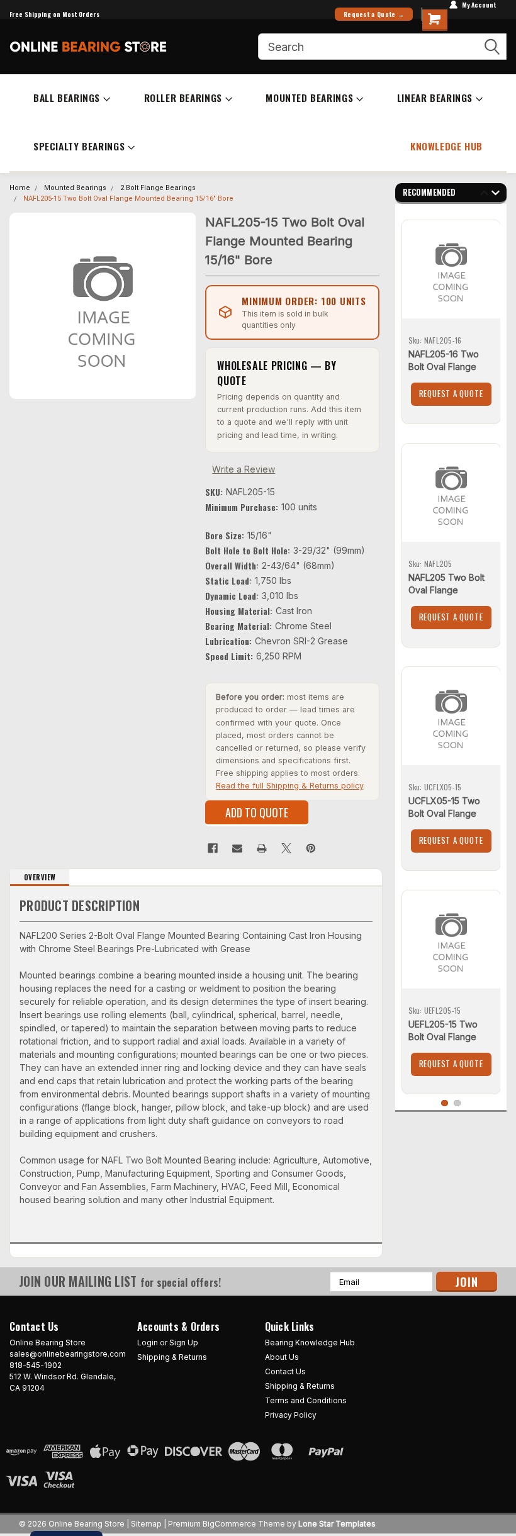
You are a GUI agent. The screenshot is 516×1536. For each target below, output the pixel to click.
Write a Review (243, 469)
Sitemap (146, 1523)
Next (495, 194)
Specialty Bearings (79, 146)
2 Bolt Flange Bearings (158, 188)
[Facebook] (213, 848)
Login (147, 1342)
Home (19, 188)
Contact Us (285, 1371)
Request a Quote (451, 393)
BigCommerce (229, 1523)
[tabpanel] (451, 317)
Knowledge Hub (446, 146)
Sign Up (183, 1342)
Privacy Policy (291, 1415)
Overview (40, 877)
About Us (282, 1357)
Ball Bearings (66, 97)
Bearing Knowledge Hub (310, 1342)
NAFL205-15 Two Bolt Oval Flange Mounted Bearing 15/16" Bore (128, 198)
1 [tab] (444, 1103)
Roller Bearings (183, 97)
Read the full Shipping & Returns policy (289, 785)
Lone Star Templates (337, 1523)
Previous (484, 194)
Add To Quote (256, 812)
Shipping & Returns (172, 1357)
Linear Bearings (435, 97)
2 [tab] (457, 1103)
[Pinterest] (311, 848)
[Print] (262, 848)
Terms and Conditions (306, 1400)
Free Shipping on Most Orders (54, 14)
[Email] (237, 848)
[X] (286, 848)
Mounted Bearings (309, 97)
